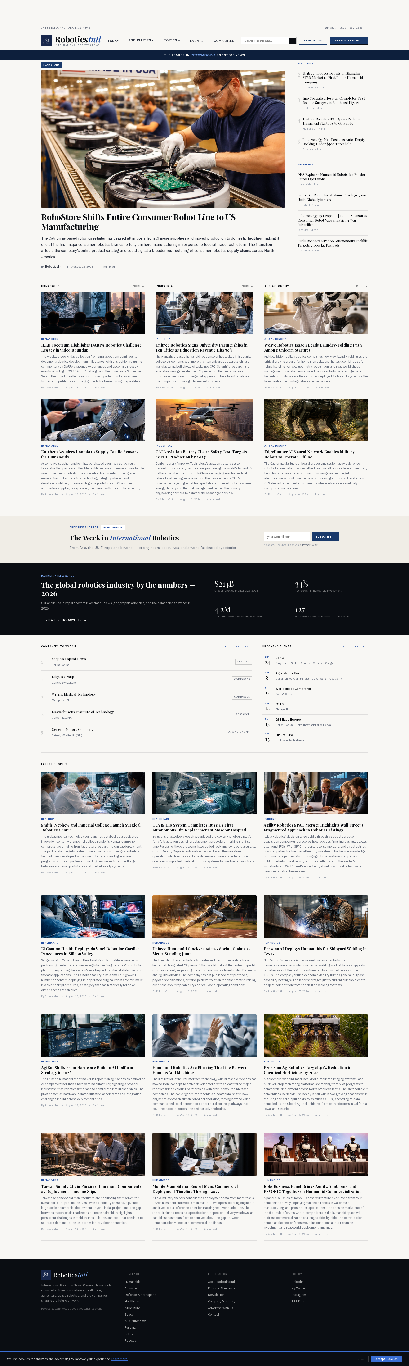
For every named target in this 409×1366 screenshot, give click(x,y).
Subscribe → (240, 692)
